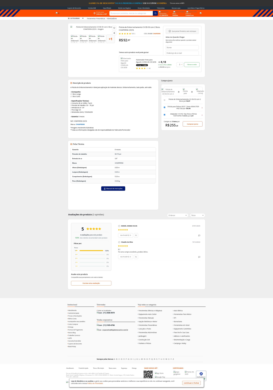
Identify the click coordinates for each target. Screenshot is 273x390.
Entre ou (188, 14)
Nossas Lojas (176, 8)
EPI (175, 318)
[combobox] (133, 13)
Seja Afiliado (107, 8)
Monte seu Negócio (124, 8)
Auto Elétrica (178, 311)
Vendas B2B (92, 8)
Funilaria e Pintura (145, 343)
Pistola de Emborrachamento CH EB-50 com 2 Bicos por (185, 100)
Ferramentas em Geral (181, 325)
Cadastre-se (190, 15)
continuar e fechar (191, 383)
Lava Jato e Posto (145, 329)
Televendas (161, 8)
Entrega (70, 327)
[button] (199, 235)
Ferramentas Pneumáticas (148, 325)
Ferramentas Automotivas (148, 332)
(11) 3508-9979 (109, 313)
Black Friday (72, 346)
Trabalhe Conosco (74, 335)
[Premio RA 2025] (190, 372)
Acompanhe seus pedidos (76, 321)
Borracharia (178, 321)
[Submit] (155, 13)
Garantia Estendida (74, 341)
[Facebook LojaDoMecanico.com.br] (68, 382)
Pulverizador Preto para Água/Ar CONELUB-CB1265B (146, 61)
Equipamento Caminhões (182, 329)
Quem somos (112, 368)
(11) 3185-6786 (109, 325)
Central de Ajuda (73, 313)
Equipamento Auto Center (148, 314)
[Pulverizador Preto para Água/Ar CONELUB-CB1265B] (127, 63)
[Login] (191, 11)
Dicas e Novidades (144, 8)
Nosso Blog (72, 333)
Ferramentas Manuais (146, 318)
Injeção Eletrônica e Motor (148, 321)
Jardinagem (142, 336)
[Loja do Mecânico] (78, 13)
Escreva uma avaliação (91, 283)
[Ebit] (179, 372)
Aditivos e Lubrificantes (182, 336)
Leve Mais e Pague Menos (196, 8)
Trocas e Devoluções (75, 316)
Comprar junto (192, 124)
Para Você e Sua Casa (181, 332)
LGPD (70, 338)
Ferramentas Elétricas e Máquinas (150, 311)
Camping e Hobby (180, 343)
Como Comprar (73, 324)
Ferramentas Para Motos (182, 314)
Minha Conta (72, 319)
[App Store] (160, 373)
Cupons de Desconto (74, 8)
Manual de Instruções (114, 189)
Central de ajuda (83, 368)
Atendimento (72, 310)
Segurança (124, 368)
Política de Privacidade (95, 383)
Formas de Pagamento (75, 330)
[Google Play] (160, 377)
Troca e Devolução (98, 368)
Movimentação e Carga (182, 340)
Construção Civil (144, 340)
